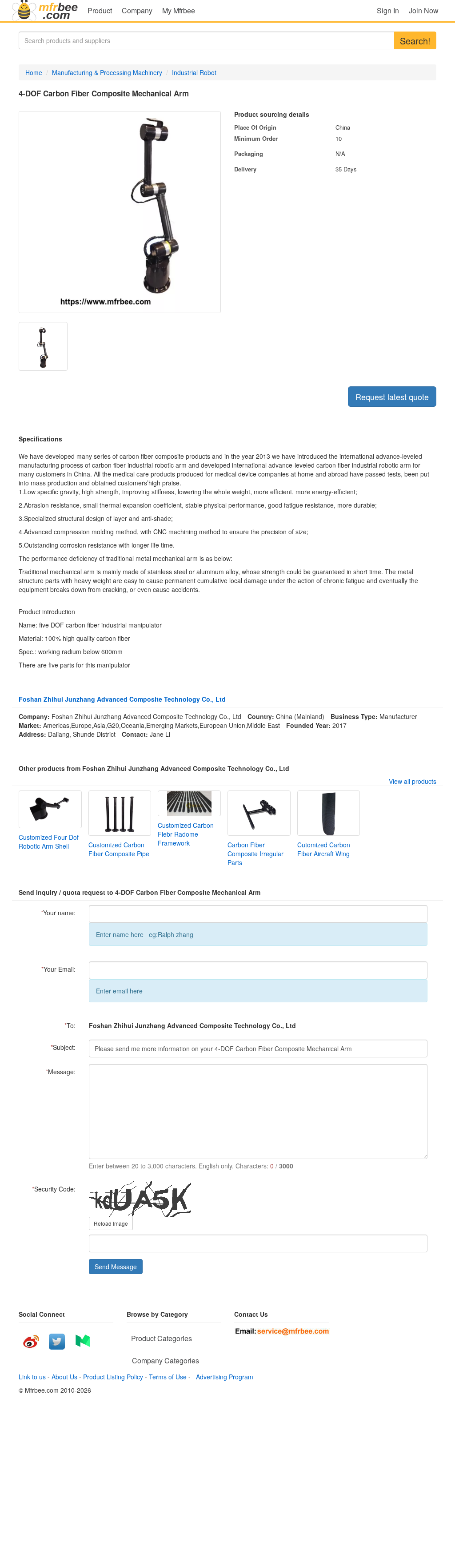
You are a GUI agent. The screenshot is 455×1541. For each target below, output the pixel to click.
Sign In (388, 10)
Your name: (58, 912)
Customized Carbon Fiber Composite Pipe (118, 849)
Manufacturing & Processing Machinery (107, 72)
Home (33, 72)
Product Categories (161, 1338)
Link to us (32, 1376)
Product (100, 10)
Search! (415, 40)
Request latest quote (392, 396)
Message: (61, 1071)
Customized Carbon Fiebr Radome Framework (186, 834)
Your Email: (58, 969)
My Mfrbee (178, 10)
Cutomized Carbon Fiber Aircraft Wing (323, 849)
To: (70, 1025)
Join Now (424, 10)
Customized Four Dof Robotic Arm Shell (49, 841)
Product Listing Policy (113, 1376)
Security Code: (54, 1188)
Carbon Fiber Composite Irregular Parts (255, 853)
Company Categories (165, 1360)
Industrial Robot (194, 72)
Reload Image (111, 1223)
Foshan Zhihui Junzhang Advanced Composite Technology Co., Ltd (122, 699)
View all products (412, 781)
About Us (64, 1376)
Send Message (116, 1266)
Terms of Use (168, 1376)
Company (137, 10)
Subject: (63, 1047)
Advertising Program (222, 1376)
